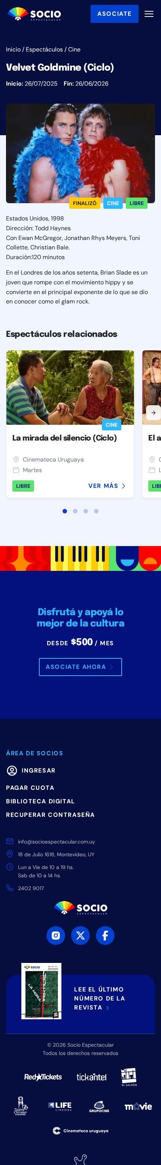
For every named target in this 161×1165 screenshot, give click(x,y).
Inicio (13, 49)
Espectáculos (44, 49)
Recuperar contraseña (50, 815)
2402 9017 (31, 888)
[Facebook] (105, 935)
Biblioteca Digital (40, 801)
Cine (74, 49)
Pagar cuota (30, 788)
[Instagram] (55, 935)
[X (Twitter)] (80, 935)
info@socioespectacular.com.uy (56, 841)
